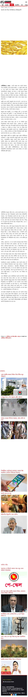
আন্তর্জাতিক (17, 5)
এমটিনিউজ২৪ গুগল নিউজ (10, 336)
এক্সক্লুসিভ (6, 5)
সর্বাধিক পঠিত (4, 564)
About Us (11, 693)
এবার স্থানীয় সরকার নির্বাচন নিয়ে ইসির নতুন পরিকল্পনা (12, 375)
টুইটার (16, 336)
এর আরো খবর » (2, 371)
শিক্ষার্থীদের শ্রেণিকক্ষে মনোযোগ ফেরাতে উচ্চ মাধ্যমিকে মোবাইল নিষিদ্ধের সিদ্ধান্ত (12, 471)
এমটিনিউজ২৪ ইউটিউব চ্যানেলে (6, 338)
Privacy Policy (17, 693)
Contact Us (5, 693)
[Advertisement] (14, 25)
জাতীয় (12, 5)
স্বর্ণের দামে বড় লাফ (6, 493)
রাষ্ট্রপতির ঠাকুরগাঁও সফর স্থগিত (9, 514)
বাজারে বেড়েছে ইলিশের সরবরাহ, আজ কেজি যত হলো (13, 419)
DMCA (22, 693)
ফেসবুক (18, 336)
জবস (22, 5)
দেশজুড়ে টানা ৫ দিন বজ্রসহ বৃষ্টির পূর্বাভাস (11, 397)
